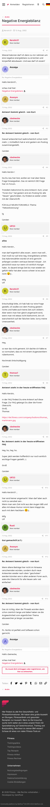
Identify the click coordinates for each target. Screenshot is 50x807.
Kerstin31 (8, 30)
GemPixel (19, 795)
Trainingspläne (13, 743)
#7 (47, 338)
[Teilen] (43, 50)
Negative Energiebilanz (12, 91)
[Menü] (4, 4)
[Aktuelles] (38, 4)
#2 (47, 107)
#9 (47, 437)
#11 (46, 536)
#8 (47, 383)
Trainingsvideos (14, 747)
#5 (47, 236)
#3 (47, 128)
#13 (46, 599)
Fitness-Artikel (13, 754)
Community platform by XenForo (22, 804)
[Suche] (43, 4)
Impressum (12, 774)
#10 (46, 488)
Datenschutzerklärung (17, 778)
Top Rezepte (13, 751)
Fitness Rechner (14, 758)
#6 (47, 299)
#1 (47, 50)
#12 (46, 557)
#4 (47, 167)
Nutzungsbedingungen (17, 770)
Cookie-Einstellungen (16, 782)
